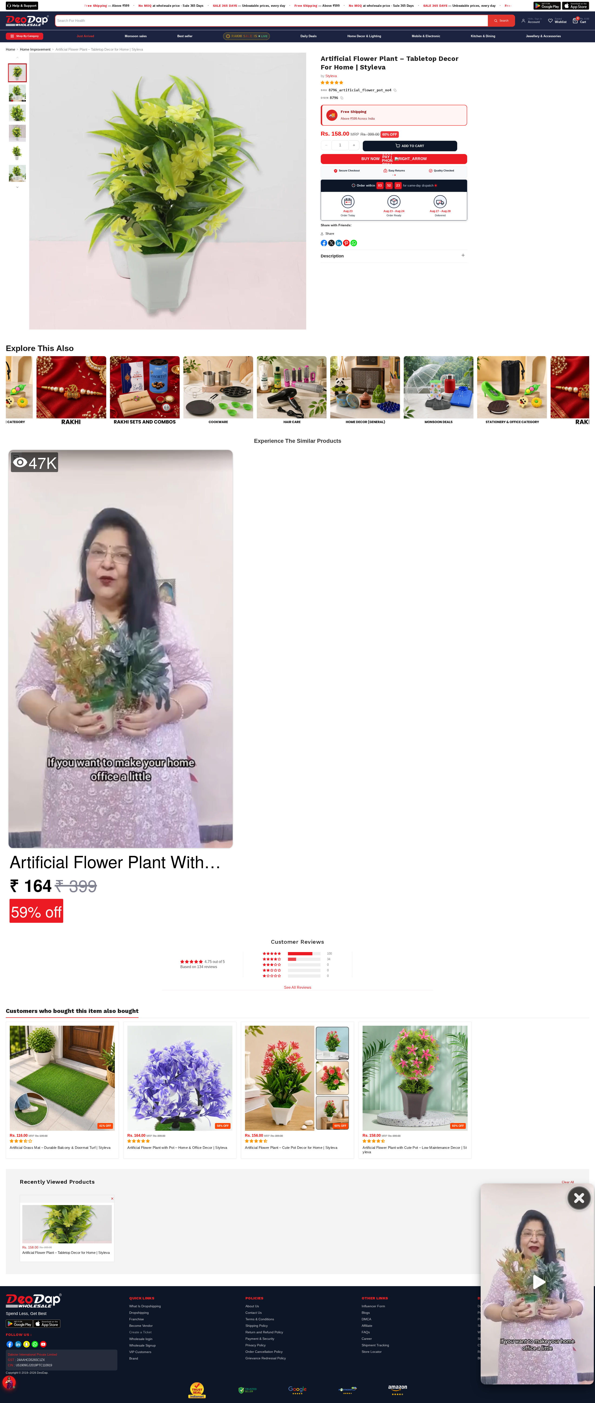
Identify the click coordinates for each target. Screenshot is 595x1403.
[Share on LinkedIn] (339, 250)
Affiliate (367, 1325)
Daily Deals (309, 36)
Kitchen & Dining (483, 36)
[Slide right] (17, 187)
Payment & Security (259, 1338)
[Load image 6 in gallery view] (17, 174)
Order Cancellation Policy (264, 1351)
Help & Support (24, 5)
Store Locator (372, 1351)
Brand (133, 1358)
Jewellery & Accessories (543, 36)
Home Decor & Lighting (364, 36)
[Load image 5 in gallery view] (17, 153)
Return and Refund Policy (264, 1332)
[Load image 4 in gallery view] (17, 133)
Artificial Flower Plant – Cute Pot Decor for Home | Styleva (291, 1148)
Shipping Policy (256, 1325)
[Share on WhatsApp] (353, 250)
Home (10, 49)
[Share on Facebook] (324, 250)
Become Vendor (141, 1325)
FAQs (366, 1332)
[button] (332, 83)
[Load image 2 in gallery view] (17, 93)
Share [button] (329, 239)
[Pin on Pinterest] (346, 250)
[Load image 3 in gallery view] (17, 113)
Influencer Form (373, 1306)
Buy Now (370, 159)
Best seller (184, 36)
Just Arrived (85, 36)
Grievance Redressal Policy (265, 1358)
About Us (252, 1306)
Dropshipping (139, 1312)
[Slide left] (17, 58)
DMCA (366, 1319)
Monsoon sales (136, 36)
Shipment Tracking (375, 1345)
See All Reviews (297, 987)
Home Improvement (35, 49)
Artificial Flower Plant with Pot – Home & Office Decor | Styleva (177, 1148)
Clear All (568, 1182)
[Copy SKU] (395, 90)
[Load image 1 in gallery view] (17, 73)
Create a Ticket (140, 1332)
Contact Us (253, 1312)
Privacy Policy (255, 1345)
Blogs (366, 1312)
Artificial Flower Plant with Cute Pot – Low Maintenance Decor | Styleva (415, 1150)
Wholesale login (140, 1339)
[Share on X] (331, 250)
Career (367, 1338)
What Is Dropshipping (145, 1306)
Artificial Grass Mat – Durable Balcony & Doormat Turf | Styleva (60, 1148)
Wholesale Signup (142, 1345)
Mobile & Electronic (426, 36)
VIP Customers (140, 1352)
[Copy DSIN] (342, 98)
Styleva (331, 76)
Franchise (136, 1319)
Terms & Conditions (259, 1319)
